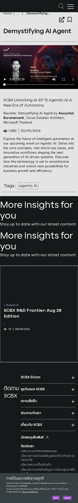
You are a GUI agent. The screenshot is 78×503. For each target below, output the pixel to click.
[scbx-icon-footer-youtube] (12, 402)
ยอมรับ (67, 498)
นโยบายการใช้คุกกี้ (30, 492)
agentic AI (28, 185)
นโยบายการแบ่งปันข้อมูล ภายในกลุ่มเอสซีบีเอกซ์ (48, 471)
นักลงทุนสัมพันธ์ (32, 437)
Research (12, 305)
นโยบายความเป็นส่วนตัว (36, 464)
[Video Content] (18, 14)
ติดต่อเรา (27, 446)
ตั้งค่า (55, 498)
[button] (48, 377)
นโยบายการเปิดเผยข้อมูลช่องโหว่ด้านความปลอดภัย (48, 457)
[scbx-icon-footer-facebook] (5, 402)
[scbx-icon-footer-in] (6, 407)
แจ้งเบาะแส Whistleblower (39, 451)
